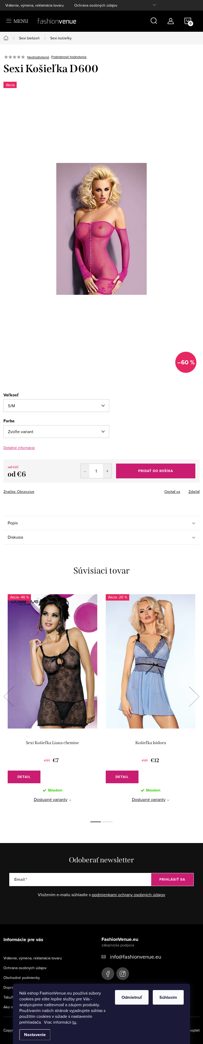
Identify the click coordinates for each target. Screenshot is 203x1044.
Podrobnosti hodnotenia (68, 57)
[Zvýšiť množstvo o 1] (107, 471)
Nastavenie (35, 1035)
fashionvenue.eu (122, 973)
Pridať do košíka (155, 470)
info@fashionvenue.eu (135, 956)
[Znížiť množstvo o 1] (85, 471)
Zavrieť (40, 490)
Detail (24, 776)
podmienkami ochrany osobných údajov (128, 895)
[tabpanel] (52, 702)
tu (74, 1022)
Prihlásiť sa (172, 879)
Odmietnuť (132, 997)
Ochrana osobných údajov (95, 5)
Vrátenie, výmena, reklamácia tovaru (34, 5)
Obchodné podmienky (21, 977)
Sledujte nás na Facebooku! (108, 973)
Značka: (18, 491)
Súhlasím (168, 997)
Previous (8, 696)
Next (194, 696)
